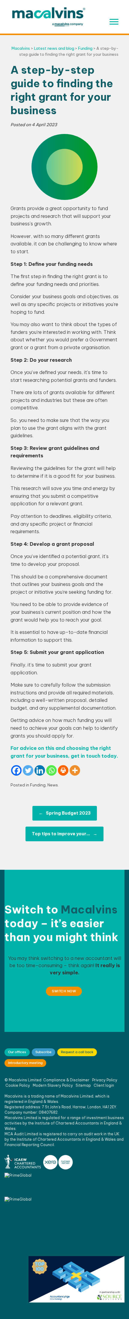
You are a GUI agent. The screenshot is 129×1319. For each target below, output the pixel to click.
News (52, 785)
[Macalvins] (48, 17)
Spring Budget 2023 (65, 813)
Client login (104, 1085)
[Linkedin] (39, 770)
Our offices (17, 1052)
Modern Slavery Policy (53, 1085)
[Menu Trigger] (114, 22)
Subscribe (43, 1052)
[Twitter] (28, 770)
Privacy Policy (104, 1080)
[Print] (63, 770)
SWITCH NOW (64, 991)
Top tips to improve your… (64, 833)
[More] (75, 770)
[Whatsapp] (51, 770)
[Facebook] (16, 770)
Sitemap (83, 1085)
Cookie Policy (17, 1085)
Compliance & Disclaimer (66, 1080)
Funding (38, 785)
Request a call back (77, 1052)
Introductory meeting (25, 1063)
